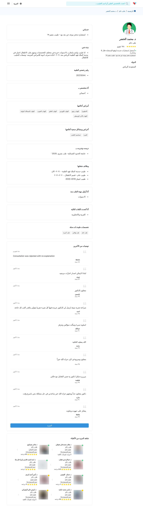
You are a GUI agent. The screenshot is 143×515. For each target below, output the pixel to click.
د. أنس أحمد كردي (31, 474)
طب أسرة (66, 233)
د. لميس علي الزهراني (29, 490)
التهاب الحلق (53, 111)
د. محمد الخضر (111, 11)
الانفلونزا (84, 111)
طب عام (122, 11)
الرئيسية (130, 11)
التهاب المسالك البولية (28, 111)
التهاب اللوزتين (64, 111)
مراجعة (24, 454)
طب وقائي (76, 233)
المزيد (49, 425)
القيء (85, 135)
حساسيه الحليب (76, 135)
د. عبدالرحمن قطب (65, 460)
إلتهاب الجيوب (41, 111)
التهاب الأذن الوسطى (80, 116)
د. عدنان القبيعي (65, 474)
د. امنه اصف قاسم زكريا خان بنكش (24, 460)
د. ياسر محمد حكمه (65, 490)
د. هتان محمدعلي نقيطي (63, 444)
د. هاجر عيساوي (32, 444)
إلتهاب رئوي (75, 111)
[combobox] (124, 3)
